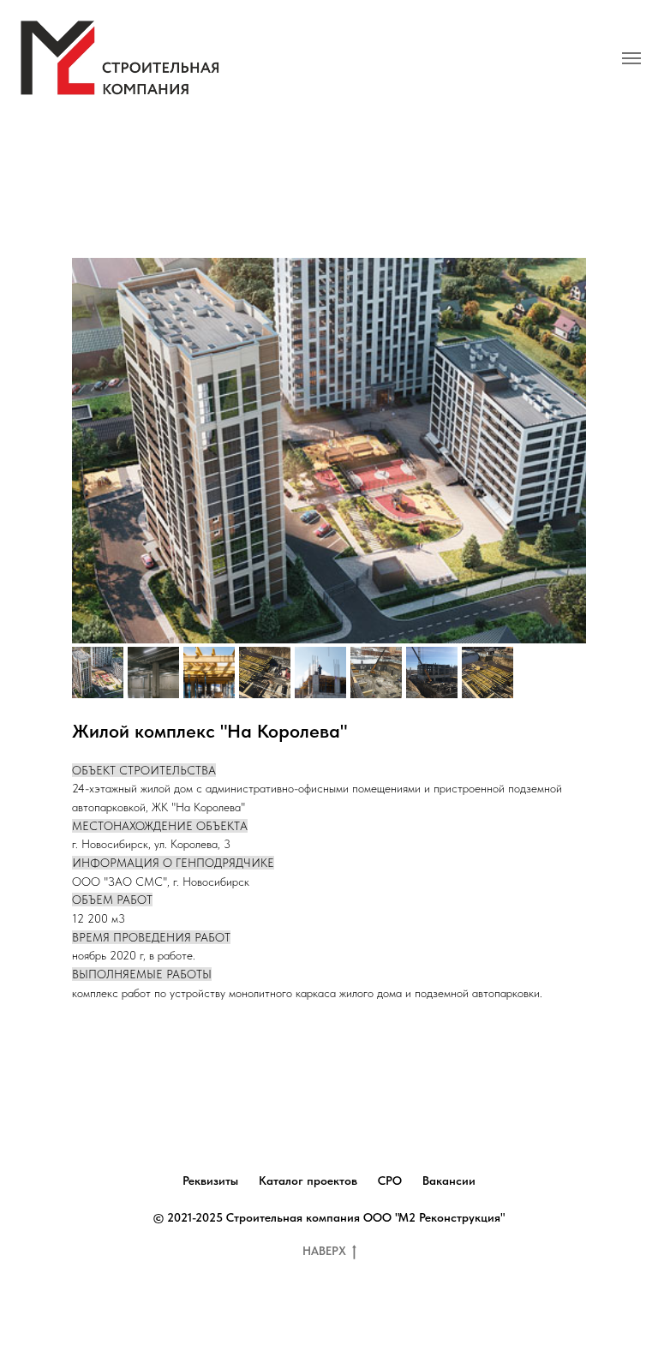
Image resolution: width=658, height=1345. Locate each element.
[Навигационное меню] (631, 58)
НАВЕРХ (324, 1251)
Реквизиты (210, 1180)
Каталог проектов (308, 1180)
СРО (390, 1180)
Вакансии (449, 1180)
